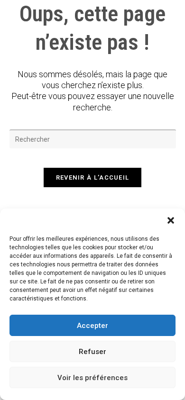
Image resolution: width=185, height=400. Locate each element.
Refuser (92, 351)
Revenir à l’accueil (93, 177)
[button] (171, 220)
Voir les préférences (92, 377)
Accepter (92, 325)
